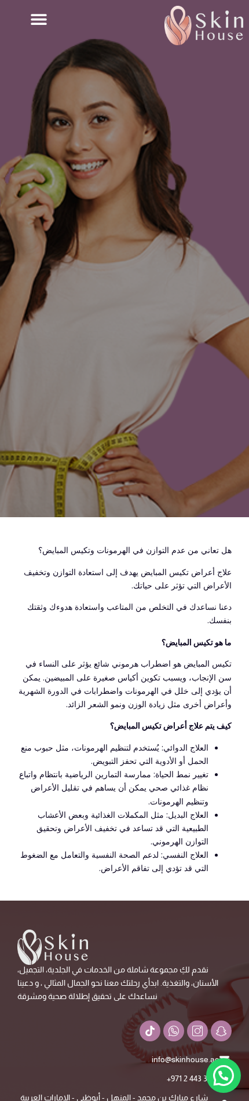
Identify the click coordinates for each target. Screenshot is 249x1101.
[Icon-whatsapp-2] (173, 1030)
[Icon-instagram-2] (197, 1030)
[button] (39, 19)
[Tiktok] (150, 1030)
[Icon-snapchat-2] (221, 1030)
